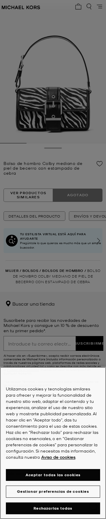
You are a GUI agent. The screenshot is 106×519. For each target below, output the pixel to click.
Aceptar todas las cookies (53, 474)
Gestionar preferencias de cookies (53, 491)
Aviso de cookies (58, 457)
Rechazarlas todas (53, 508)
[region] (53, 443)
